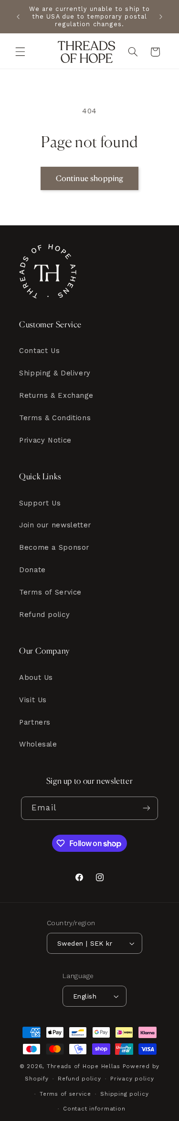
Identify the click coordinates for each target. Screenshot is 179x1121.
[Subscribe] (146, 808)
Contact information (94, 1108)
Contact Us (39, 350)
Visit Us (33, 700)
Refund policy (44, 614)
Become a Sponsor (54, 547)
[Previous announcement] (18, 16)
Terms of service (65, 1094)
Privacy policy (132, 1078)
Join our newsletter (55, 525)
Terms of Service (50, 592)
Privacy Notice (45, 440)
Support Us (40, 503)
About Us (36, 677)
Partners (35, 722)
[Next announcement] (160, 16)
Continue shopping (90, 178)
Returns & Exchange (56, 395)
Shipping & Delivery (55, 373)
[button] (20, 52)
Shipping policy (124, 1094)
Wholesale (38, 744)
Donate (32, 570)
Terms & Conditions (55, 418)
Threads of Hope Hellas (83, 1066)
